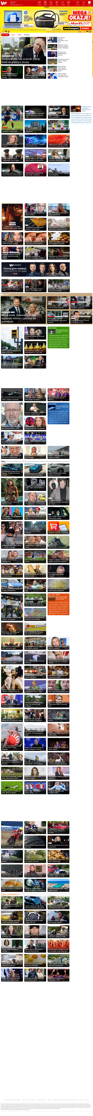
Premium (27, 35)
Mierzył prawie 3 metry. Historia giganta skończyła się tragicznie (59, 613)
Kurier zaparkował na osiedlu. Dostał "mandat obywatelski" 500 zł (81, 119)
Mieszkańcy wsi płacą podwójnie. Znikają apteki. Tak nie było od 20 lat (59, 411)
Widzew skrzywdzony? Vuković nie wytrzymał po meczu (59, 346)
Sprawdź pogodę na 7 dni (16, 4)
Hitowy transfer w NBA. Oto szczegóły (58, 345)
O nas (28, 1099)
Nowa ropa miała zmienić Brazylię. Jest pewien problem (59, 419)
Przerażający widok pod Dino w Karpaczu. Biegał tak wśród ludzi (81, 122)
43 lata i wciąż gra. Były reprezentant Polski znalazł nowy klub (59, 341)
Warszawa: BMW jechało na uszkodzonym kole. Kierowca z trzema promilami (81, 117)
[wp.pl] (4, 3)
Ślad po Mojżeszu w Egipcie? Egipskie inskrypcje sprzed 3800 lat (59, 608)
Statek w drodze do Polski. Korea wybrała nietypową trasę (59, 417)
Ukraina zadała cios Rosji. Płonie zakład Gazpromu (81, 115)
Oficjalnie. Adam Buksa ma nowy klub (58, 339)
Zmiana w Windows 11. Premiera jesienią (58, 604)
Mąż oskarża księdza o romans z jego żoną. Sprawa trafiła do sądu (81, 113)
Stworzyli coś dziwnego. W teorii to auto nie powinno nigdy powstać (59, 611)
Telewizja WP (81, 1099)
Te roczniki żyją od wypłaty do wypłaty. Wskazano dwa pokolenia (59, 413)
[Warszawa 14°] (17, 3)
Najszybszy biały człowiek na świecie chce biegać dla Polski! (59, 343)
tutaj (28, 1109)
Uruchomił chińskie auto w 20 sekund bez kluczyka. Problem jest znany (59, 422)
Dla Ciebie (5, 35)
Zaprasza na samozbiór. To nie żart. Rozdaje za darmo (81, 120)
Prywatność (33, 1099)
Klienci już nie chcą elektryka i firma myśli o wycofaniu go (59, 602)
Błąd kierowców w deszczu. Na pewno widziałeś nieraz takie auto (59, 606)
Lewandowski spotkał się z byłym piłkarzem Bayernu (59, 335)
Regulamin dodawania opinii (72, 1099)
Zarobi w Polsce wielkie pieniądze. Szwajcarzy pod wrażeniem (59, 337)
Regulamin (50, 1099)
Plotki (19, 35)
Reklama (24, 1099)
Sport (13, 35)
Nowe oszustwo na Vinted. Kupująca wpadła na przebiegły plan (59, 610)
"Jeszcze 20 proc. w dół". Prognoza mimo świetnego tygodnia (59, 415)
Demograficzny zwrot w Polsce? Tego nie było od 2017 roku (59, 420)
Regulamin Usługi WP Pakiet (59, 1099)
